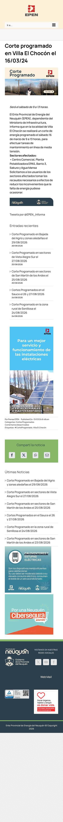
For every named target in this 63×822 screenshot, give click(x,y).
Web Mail (46, 677)
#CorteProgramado (23, 427)
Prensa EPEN (13, 419)
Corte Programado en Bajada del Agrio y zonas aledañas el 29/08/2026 (30, 238)
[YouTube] (46, 662)
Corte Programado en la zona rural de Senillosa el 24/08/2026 (30, 308)
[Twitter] (38, 662)
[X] (24, 455)
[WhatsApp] (35, 455)
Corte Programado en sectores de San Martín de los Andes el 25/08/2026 (31, 275)
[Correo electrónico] (47, 455)
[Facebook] (12, 455)
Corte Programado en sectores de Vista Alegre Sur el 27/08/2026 (31, 257)
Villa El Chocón (39, 427)
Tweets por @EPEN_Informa (27, 214)
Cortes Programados (25, 422)
